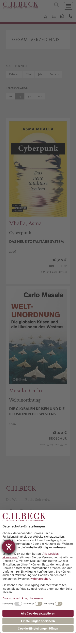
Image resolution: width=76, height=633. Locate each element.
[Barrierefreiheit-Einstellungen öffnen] (8, 546)
